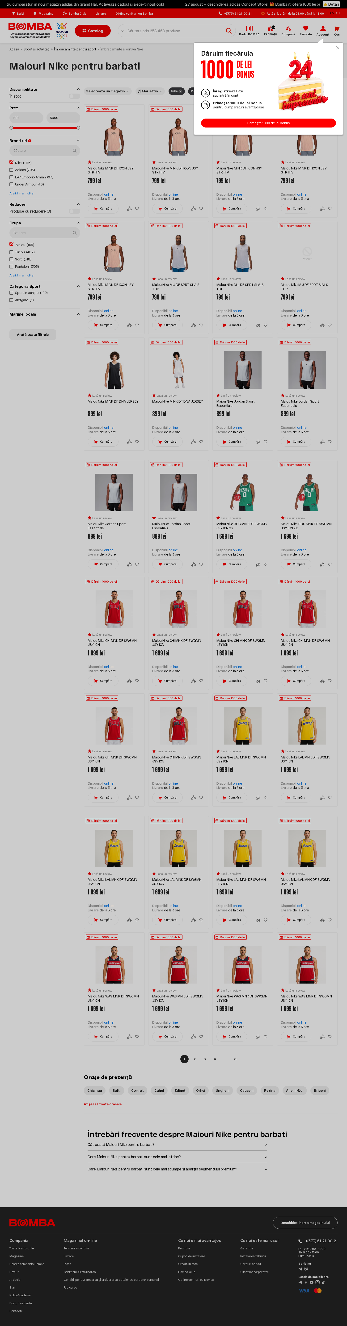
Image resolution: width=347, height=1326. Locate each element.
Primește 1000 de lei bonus (268, 123)
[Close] (338, 48)
